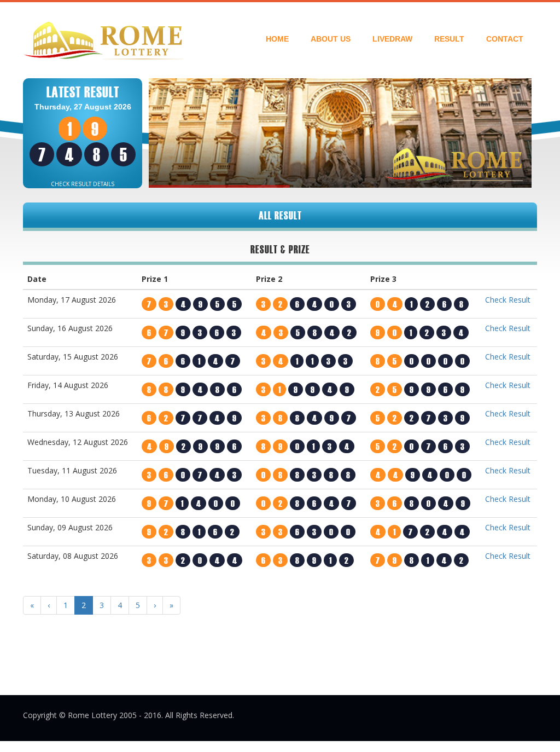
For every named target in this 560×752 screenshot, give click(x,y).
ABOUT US (331, 38)
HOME (277, 38)
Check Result (507, 299)
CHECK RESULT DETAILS (82, 184)
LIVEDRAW (392, 38)
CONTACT (504, 38)
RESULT (449, 38)
